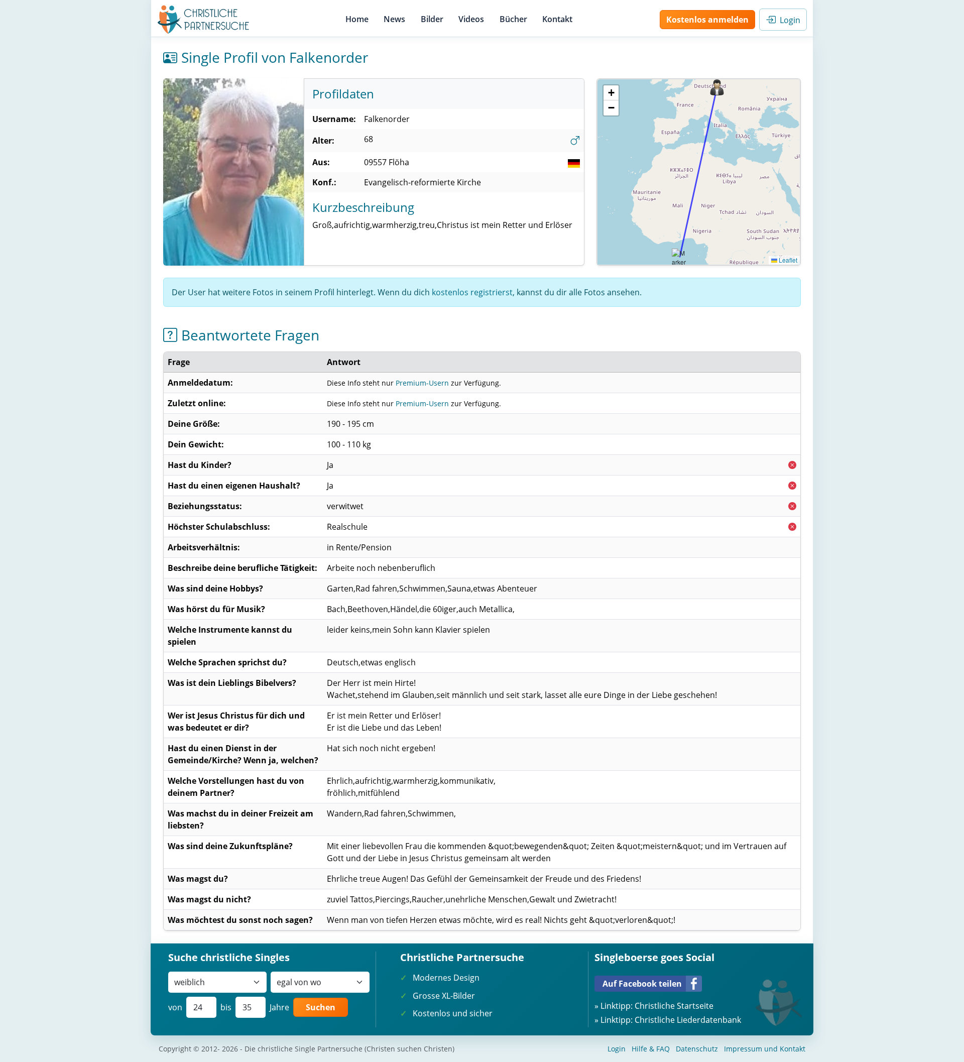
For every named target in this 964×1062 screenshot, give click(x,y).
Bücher (513, 19)
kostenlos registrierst (472, 292)
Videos (471, 19)
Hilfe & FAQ (651, 1048)
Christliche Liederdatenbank (688, 1019)
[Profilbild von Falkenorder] (233, 172)
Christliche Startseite (674, 1005)
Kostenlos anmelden (707, 19)
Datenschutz (697, 1048)
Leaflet (787, 260)
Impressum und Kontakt (764, 1048)
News (394, 19)
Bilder (432, 19)
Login (788, 20)
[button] (717, 87)
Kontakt (557, 19)
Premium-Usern (422, 383)
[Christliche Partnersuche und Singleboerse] (203, 20)
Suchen (320, 1007)
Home (357, 19)
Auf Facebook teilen (642, 983)
